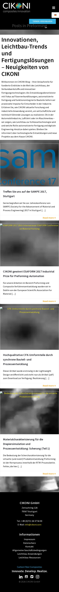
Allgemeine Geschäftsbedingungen (29, 550)
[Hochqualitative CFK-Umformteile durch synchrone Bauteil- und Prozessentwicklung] (29, 328)
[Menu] (53, 7)
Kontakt (29, 546)
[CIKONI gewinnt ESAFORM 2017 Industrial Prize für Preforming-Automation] (29, 244)
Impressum (29, 539)
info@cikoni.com (33, 524)
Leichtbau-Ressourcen (30, 557)
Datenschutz (29, 543)
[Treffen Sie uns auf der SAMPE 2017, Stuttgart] (29, 164)
